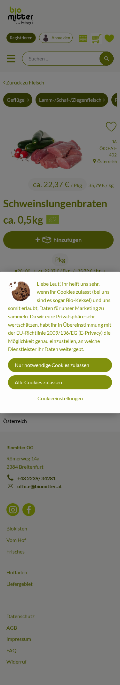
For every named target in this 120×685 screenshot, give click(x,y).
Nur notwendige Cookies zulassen (52, 365)
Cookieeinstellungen (60, 398)
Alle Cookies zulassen (38, 382)
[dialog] (60, 342)
